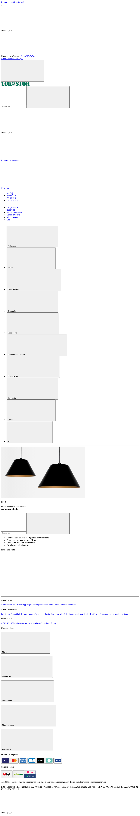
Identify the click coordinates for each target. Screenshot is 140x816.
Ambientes (12, 246)
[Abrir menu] (22, 71)
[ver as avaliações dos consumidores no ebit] (7, 777)
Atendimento (6, 58)
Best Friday (51, 623)
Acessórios (11, 195)
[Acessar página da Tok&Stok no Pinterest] (103, 573)
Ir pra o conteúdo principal (12, 2)
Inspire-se (11, 210)
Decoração (12, 311)
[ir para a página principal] (15, 85)
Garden (10, 420)
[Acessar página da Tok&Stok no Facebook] (21, 573)
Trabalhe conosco (19, 623)
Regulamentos (72, 614)
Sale (8, 219)
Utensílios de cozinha (16, 355)
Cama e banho (13, 289)
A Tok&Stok (6, 623)
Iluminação (12, 398)
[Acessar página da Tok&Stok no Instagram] (62, 573)
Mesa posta (12, 333)
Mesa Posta (7, 701)
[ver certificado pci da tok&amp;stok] (30, 777)
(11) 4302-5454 (27, 56)
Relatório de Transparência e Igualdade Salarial (109, 614)
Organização (13, 376)
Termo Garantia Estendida (64, 605)
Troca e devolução (58, 614)
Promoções (11, 198)
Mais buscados (8, 725)
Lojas (43, 623)
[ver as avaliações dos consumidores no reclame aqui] (18, 777)
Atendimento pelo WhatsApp (13, 605)
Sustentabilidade (34, 623)
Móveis (10, 193)
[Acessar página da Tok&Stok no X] (21, 594)
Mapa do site (83, 614)
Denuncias (48, 605)
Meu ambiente (13, 217)
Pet (9, 442)
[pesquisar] (48, 97)
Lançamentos (12, 200)
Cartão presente (13, 215)
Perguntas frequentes (35, 605)
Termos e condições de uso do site (35, 614)
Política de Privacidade (11, 614)
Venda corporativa (14, 212)
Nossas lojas (17, 58)
